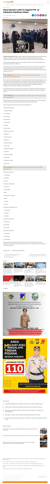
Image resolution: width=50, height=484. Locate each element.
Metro (27, 4)
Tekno (42, 4)
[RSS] (46, 477)
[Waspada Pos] (8, 2)
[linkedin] (40, 15)
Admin (7, 17)
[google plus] (38, 15)
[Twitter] (42, 477)
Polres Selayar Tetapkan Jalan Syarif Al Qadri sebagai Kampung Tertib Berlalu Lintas (20, 461)
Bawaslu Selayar (6, 250)
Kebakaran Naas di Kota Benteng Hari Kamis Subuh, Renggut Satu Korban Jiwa (37, 256)
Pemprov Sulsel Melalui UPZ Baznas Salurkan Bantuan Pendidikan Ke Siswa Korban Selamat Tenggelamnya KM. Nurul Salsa (24, 459)
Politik (24, 4)
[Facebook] (39, 477)
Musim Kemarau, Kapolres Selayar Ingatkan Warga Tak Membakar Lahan (17, 468)
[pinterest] (43, 15)
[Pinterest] (44, 477)
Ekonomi (13, 4)
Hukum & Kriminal (19, 4)
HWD (21, 480)
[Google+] (40, 477)
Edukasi (39, 4)
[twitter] (35, 15)
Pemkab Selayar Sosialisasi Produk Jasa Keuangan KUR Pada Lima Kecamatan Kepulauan (12, 256)
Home (7, 4)
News (10, 4)
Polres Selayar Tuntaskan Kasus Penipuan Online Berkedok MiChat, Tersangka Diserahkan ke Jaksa (22, 463)
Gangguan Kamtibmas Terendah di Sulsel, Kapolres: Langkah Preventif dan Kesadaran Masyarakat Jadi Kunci (23, 466)
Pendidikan (35, 4)
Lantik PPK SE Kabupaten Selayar (18, 250)
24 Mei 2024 (8, 15)
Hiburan (30, 4)
